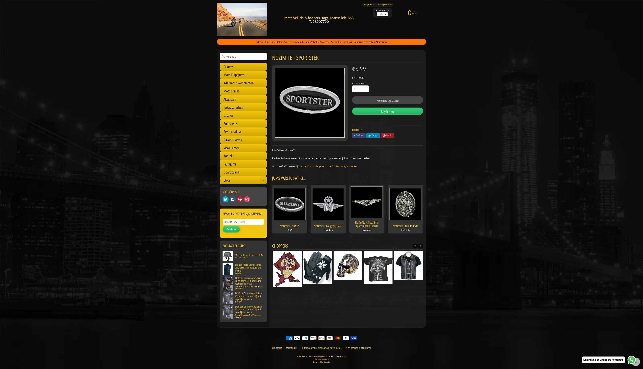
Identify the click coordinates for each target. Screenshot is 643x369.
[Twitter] (226, 199)
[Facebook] (233, 199)
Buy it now (387, 111)
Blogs (245, 181)
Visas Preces (231, 147)
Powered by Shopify (321, 362)
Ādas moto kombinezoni (239, 82)
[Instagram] (247, 199)
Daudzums (358, 83)
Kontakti (229, 155)
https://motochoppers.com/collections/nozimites (329, 166)
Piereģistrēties (385, 5)
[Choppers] (242, 19)
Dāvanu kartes (233, 139)
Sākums (228, 66)
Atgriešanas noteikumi (358, 347)
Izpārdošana (231, 172)
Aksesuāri (230, 99)
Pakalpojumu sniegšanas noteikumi (320, 347)
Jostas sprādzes (233, 107)
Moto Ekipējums (234, 74)
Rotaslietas (230, 123)
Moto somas (231, 90)
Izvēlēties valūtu (382, 10)
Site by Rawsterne (321, 359)
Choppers (321, 356)
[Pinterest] (240, 199)
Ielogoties (368, 5)
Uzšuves (228, 115)
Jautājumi (230, 163)
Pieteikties (231, 229)
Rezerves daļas (233, 131)
